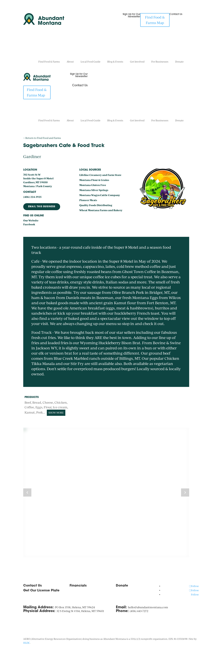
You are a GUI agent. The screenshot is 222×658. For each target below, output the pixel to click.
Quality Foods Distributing (95, 205)
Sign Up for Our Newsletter (131, 15)
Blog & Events (115, 62)
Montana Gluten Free (92, 185)
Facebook (29, 224)
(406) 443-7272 (139, 611)
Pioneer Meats (88, 200)
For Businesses (159, 62)
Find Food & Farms (49, 62)
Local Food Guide (90, 62)
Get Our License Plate (41, 590)
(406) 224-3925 (32, 196)
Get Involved (137, 62)
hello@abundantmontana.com (148, 607)
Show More (56, 412)
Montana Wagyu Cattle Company (99, 195)
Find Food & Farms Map (155, 20)
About (70, 62)
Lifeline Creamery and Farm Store (100, 175)
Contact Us (176, 14)
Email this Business (41, 206)
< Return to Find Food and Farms (42, 138)
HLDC (26, 642)
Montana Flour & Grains (94, 180)
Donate (179, 62)
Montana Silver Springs (93, 190)
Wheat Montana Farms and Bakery (100, 210)
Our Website (31, 220)
